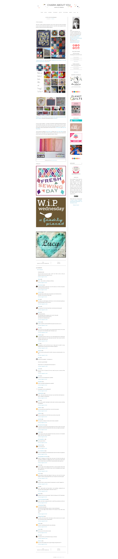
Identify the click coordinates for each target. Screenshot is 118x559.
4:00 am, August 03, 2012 (42, 526)
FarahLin (39, 322)
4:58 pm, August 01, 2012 (42, 410)
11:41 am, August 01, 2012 (42, 332)
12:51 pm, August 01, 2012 (43, 373)
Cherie (39, 465)
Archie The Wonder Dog (42, 499)
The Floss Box (58, 127)
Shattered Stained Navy (40, 60)
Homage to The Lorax (39, 116)
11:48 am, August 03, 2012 (42, 538)
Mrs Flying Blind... (41, 439)
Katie (39, 400)
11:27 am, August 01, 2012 (42, 319)
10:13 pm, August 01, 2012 (43, 478)
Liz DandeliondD (41, 505)
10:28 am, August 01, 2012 (42, 309)
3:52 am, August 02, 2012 (42, 497)
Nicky (39, 535)
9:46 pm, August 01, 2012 (42, 462)
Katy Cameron (40, 285)
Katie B (39, 493)
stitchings (65, 12)
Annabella (40, 334)
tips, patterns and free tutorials (76, 38)
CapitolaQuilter (41, 393)
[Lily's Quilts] (51, 195)
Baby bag (53, 116)
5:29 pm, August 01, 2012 (42, 416)
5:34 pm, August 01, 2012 (42, 422)
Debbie (39, 523)
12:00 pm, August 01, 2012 (43, 340)
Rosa (39, 357)
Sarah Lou (40, 540)
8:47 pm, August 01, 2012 (42, 448)
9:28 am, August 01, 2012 (42, 289)
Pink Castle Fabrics (60, 131)
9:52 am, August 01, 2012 (42, 296)
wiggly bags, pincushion (60, 116)
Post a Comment (40, 269)
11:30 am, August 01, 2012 (42, 325)
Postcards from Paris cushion (56, 60)
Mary (39, 327)
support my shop (74, 39)
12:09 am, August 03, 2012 (42, 521)
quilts (60, 12)
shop (42, 12)
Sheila (39, 279)
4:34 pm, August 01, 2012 (42, 405)
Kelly (39, 299)
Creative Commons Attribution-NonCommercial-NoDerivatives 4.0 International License (76, 201)
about (70, 12)
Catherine (39, 413)
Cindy (39, 368)
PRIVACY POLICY (76, 205)
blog (46, 12)
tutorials (55, 12)
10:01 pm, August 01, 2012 (43, 471)
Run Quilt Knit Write (41, 425)
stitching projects (76, 36)
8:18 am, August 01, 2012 (42, 276)
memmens (40, 292)
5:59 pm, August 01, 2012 (42, 436)
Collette (39, 432)
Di (38, 480)
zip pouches (55, 118)
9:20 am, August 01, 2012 (42, 282)
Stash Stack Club (49, 131)
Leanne (39, 529)
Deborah (39, 387)
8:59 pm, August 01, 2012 (42, 454)
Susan (39, 306)
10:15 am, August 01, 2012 (42, 304)
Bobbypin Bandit (41, 516)
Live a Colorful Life (41, 450)
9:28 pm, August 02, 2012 (42, 513)
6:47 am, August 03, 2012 (42, 532)
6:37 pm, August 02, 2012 (42, 502)
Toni (39, 343)
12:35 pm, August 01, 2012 (43, 355)
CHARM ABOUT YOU (59, 5)
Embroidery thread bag (48, 116)
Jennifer (39, 473)
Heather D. (40, 407)
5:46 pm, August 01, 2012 (42, 429)
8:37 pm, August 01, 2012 (42, 442)
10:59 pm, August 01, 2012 (43, 484)
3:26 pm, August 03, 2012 (42, 544)
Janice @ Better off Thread (42, 456)
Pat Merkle (40, 381)
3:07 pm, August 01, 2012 (42, 390)
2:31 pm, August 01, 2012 (42, 385)
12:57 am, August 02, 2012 (42, 491)
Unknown (39, 350)
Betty (39, 312)
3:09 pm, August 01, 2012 (42, 398)
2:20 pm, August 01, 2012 (42, 379)
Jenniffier (39, 419)
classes (50, 12)
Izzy (38, 486)
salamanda (40, 445)
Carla (39, 375)
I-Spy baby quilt (47, 61)
